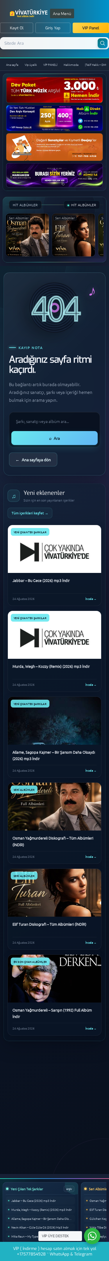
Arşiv (69, 1188)
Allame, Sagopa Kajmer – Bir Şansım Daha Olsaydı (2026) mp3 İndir (43, 1218)
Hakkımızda (71, 64)
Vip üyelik (31, 64)
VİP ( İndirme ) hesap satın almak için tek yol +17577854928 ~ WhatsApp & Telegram (54, 1251)
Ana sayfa (12, 64)
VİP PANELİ (50, 64)
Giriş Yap (52, 28)
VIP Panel (90, 28)
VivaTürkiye (29, 13)
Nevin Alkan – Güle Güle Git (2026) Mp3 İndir (40, 1227)
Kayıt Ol (17, 28)
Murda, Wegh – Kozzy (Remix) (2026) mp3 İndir (41, 1209)
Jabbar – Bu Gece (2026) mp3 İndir (33, 1200)
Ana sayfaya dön (33, 459)
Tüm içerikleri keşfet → (30, 513)
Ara (54, 438)
